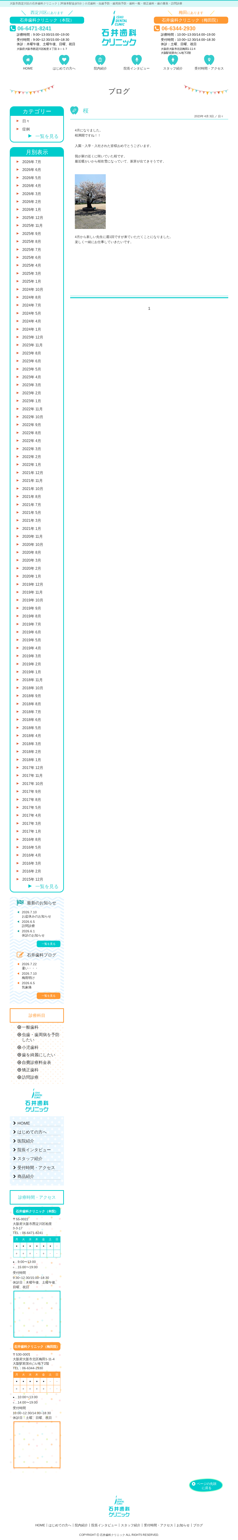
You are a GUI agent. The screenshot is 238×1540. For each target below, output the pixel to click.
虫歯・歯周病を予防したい (41, 1037)
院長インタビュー (137, 68)
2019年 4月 (31, 648)
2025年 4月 (31, 265)
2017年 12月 (32, 768)
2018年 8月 (31, 704)
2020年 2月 (31, 568)
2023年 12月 (32, 337)
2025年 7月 (31, 250)
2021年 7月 (31, 505)
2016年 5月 (31, 847)
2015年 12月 (32, 879)
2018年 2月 (31, 752)
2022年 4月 (31, 441)
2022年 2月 (31, 457)
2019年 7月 (31, 624)
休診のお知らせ (33, 933)
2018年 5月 (31, 728)
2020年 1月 (31, 576)
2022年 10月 (32, 417)
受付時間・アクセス (209, 68)
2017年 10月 (32, 784)
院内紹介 (100, 68)
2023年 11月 (32, 345)
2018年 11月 (32, 680)
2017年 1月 (31, 831)
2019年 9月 (31, 608)
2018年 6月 (31, 720)
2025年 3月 (31, 273)
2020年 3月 (31, 560)
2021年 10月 (32, 489)
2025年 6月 (31, 257)
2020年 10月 (32, 545)
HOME (28, 68)
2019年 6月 (31, 632)
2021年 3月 (31, 520)
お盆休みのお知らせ (36, 914)
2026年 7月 (31, 162)
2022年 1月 (31, 465)
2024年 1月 (31, 329)
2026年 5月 (31, 178)
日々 (221, 116)
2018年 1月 (31, 760)
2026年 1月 (31, 210)
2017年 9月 (31, 792)
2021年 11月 (32, 481)
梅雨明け (29, 976)
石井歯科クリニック (119, 28)
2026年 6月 (31, 170)
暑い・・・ (30, 966)
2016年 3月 (31, 863)
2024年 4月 (31, 321)
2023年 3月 (31, 385)
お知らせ (183, 1525)
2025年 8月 (31, 241)
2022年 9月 (31, 425)
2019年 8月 (31, 616)
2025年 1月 (31, 281)
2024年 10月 (32, 289)
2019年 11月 (32, 592)
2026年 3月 (31, 194)
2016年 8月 (31, 839)
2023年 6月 (31, 361)
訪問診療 (28, 924)
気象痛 (28, 985)
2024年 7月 (31, 305)
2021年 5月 (31, 513)
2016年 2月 (31, 871)
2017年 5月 (31, 808)
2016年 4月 (31, 855)
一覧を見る (47, 136)
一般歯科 (30, 1027)
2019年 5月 (31, 640)
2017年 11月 (32, 776)
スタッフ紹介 (173, 68)
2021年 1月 (31, 529)
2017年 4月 (31, 815)
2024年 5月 (31, 313)
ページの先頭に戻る (206, 1486)
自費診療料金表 (36, 1062)
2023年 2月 (31, 393)
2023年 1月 (31, 401)
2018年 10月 (32, 688)
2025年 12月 (32, 218)
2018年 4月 (31, 736)
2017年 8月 (31, 800)
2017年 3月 (31, 823)
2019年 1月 (31, 672)
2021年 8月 (31, 497)
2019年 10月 (32, 600)
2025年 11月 (32, 226)
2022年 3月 (31, 449)
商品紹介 (25, 1176)
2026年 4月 (31, 186)
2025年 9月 (31, 234)
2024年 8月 (31, 297)
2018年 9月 (31, 696)
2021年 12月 (32, 473)
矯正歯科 (30, 1070)
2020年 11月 (32, 536)
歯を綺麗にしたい (38, 1055)
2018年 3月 (31, 744)
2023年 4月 (31, 377)
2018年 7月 (31, 712)
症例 (26, 129)
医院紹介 (25, 1141)
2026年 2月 (31, 202)
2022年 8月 (31, 433)
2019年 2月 (31, 664)
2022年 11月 (32, 409)
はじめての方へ (64, 68)
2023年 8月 (31, 353)
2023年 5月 (31, 369)
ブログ (198, 1525)
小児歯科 (30, 1047)
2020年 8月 (31, 552)
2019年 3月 (31, 656)
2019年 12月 (32, 584)
